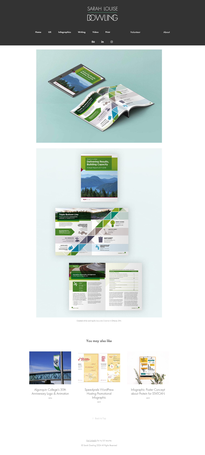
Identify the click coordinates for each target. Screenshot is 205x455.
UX (49, 32)
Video (95, 32)
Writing (81, 32)
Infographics (64, 32)
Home (38, 32)
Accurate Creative (102, 321)
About (166, 32)
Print (107, 32)
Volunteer (135, 32)
